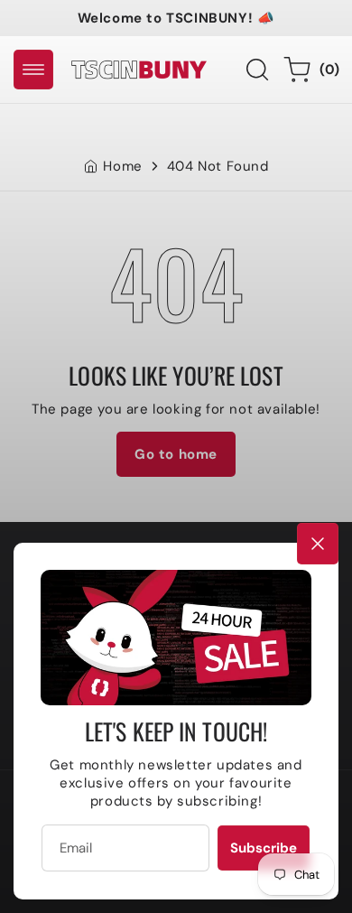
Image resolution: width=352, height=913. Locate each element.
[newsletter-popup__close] (317, 543)
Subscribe (263, 848)
